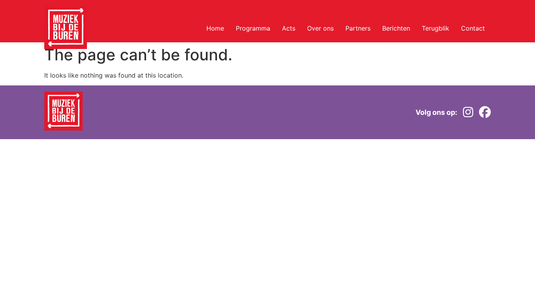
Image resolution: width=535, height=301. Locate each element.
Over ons (320, 28)
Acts (288, 28)
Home (215, 28)
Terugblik (435, 28)
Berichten (396, 28)
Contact (473, 28)
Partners (358, 28)
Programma (253, 28)
